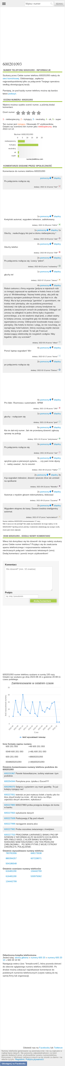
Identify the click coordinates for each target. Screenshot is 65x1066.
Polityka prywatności (35, 1059)
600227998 (9, 824)
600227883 (9, 805)
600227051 (9, 794)
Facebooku (44, 1047)
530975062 (36, 876)
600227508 (9, 818)
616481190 (11, 871)
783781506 (11, 853)
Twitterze (58, 1047)
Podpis (8, 592)
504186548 (11, 863)
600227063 (9, 813)
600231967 (9, 773)
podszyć (12, 93)
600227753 (9, 834)
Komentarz (11, 564)
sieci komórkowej (11, 78)
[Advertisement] (30, 34)
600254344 (9, 781)
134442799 (11, 881)
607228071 (36, 858)
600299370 (9, 787)
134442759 (36, 871)
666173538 (36, 853)
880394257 (11, 858)
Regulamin (19, 1059)
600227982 (9, 829)
